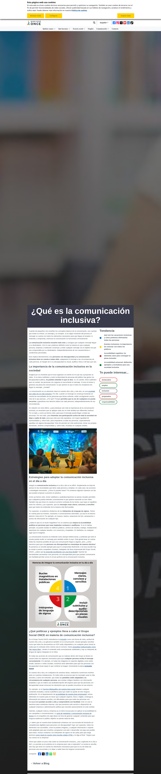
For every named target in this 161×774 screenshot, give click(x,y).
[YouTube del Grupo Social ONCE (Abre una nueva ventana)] (124, 22)
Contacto (115, 29)
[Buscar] (94, 23)
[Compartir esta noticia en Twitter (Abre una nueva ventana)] (43, 754)
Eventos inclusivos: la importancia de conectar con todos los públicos (118, 346)
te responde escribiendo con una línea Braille (60, 552)
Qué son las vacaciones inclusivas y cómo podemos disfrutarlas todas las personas (118, 337)
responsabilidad (108, 402)
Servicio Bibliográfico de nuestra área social (59, 689)
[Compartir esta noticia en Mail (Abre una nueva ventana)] (54, 754)
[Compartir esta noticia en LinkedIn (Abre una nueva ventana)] (47, 754)
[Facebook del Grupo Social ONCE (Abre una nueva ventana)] (114, 22)
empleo (105, 385)
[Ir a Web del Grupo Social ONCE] (34, 23)
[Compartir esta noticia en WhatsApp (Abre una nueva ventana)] (50, 754)
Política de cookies (79, 10)
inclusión (63, 639)
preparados (106, 396)
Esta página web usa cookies (41, 2)
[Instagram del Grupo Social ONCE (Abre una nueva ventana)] (117, 22)
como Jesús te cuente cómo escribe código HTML (54, 735)
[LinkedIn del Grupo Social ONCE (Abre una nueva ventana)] (128, 22)
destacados (106, 380)
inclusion (105, 391)
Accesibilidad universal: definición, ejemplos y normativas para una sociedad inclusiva (118, 364)
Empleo (90, 29)
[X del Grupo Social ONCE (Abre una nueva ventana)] (121, 22)
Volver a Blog (40, 763)
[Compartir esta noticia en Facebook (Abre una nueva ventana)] (39, 754)
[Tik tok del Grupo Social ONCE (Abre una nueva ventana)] (131, 22)
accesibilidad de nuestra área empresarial (71, 694)
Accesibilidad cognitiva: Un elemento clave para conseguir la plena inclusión (117, 355)
